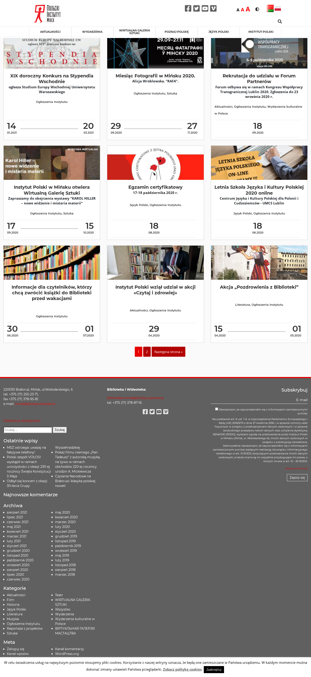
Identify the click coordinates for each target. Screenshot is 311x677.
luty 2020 (62, 527)
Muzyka (13, 619)
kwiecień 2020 (66, 517)
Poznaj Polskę (177, 31)
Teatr (59, 595)
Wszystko (62, 609)
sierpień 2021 (17, 512)
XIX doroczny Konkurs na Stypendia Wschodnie (51, 78)
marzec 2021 (16, 536)
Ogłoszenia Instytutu (52, 102)
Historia (13, 605)
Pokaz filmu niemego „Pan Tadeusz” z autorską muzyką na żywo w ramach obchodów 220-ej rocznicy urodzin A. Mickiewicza (77, 461)
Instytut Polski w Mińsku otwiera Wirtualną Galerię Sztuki (52, 190)
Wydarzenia (92, 31)
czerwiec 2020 (18, 579)
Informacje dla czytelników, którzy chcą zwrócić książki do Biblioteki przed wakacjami (52, 292)
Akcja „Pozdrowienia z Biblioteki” (259, 287)
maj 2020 (62, 512)
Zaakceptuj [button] (213, 669)
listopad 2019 (65, 541)
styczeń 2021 (17, 546)
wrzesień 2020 (18, 565)
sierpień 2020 (17, 570)
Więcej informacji (296, 468)
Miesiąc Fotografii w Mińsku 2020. (155, 76)
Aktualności (50, 31)
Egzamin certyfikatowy (155, 187)
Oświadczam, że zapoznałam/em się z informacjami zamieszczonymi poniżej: (263, 411)
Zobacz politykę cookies (182, 669)
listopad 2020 (17, 555)
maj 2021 (14, 527)
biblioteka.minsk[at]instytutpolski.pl (135, 398)
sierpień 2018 (65, 570)
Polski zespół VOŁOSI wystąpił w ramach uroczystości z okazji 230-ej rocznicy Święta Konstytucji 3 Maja (29, 466)
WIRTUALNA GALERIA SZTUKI (134, 32)
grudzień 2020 (18, 551)
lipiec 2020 (15, 575)
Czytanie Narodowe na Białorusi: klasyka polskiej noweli (75, 481)
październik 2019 (68, 546)
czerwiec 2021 (17, 522)
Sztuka (172, 93)
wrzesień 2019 (66, 551)
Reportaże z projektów (25, 628)
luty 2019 (62, 560)
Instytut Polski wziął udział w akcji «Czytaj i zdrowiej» (155, 289)
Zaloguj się (15, 649)
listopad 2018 (65, 565)
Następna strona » (168, 351)
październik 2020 (20, 560)
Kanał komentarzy (69, 649)
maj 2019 (62, 555)
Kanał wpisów (18, 654)
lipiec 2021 (15, 517)
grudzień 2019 (66, 536)
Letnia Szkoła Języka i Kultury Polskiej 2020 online (259, 190)
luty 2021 (14, 541)
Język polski (219, 31)
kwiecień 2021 (17, 531)
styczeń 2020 (65, 531)
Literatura (242, 304)
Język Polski (139, 205)
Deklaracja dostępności (22, 421)
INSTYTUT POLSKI (260, 31)
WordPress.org (67, 654)
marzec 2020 (65, 522)
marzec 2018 (65, 575)
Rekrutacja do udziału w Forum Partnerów (259, 78)
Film (10, 600)
